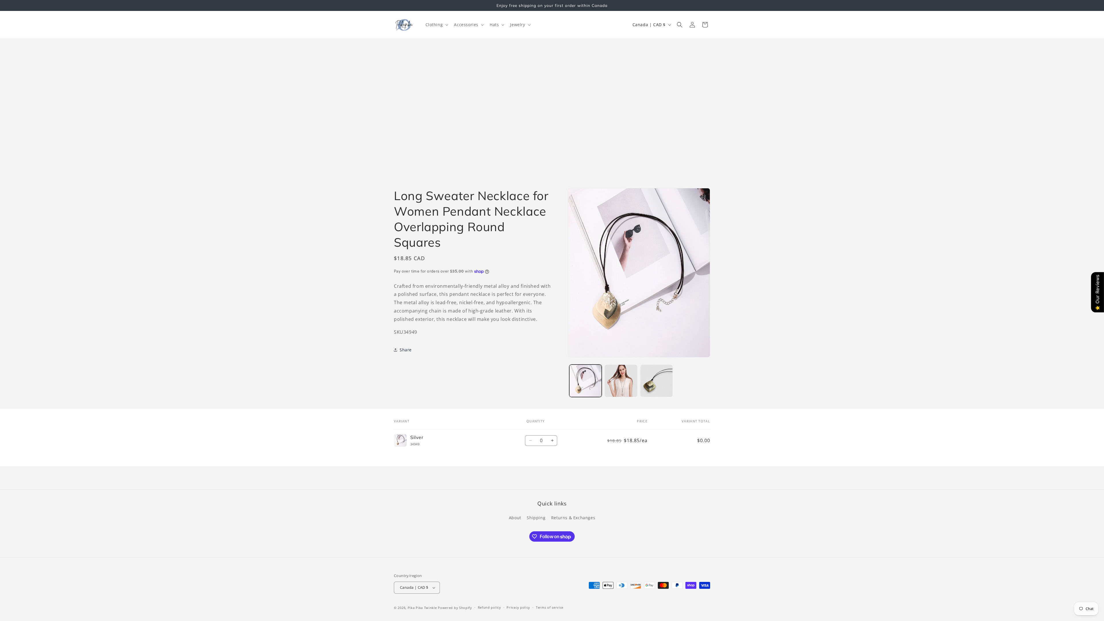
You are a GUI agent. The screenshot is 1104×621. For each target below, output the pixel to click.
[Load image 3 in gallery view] (656, 381)
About (515, 517)
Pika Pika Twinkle (423, 607)
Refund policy (489, 607)
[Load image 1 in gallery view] (585, 381)
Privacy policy (518, 607)
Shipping (536, 517)
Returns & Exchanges (573, 517)
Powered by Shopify (455, 607)
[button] (436, 25)
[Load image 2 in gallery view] (621, 381)
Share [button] (406, 349)
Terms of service (550, 607)
